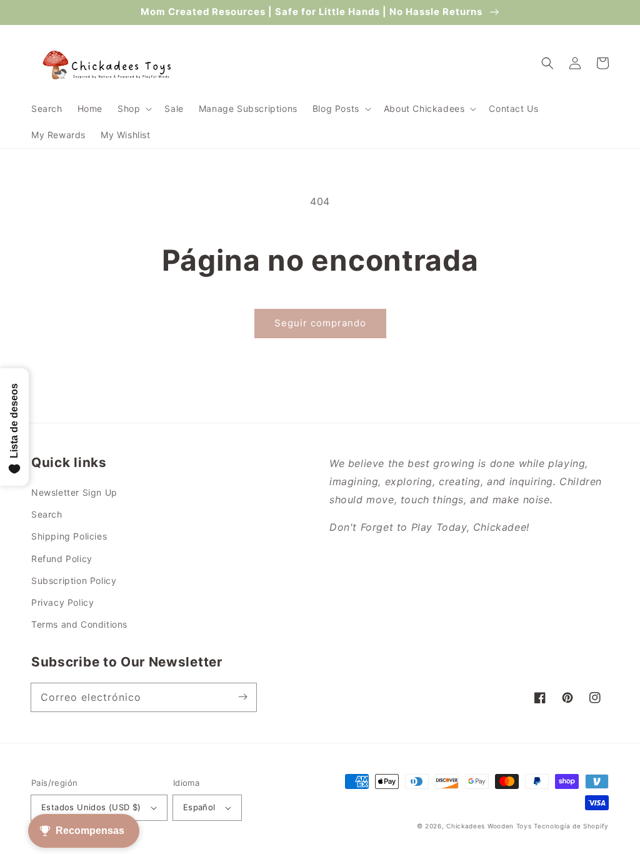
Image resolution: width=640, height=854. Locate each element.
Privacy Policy (62, 602)
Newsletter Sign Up (74, 492)
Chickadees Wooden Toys (488, 826)
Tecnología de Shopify (571, 826)
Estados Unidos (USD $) (91, 807)
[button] (133, 109)
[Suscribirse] (242, 697)
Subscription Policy (73, 580)
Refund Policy (61, 558)
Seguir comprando (320, 323)
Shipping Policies (69, 536)
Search (46, 514)
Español (199, 807)
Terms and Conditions (79, 624)
